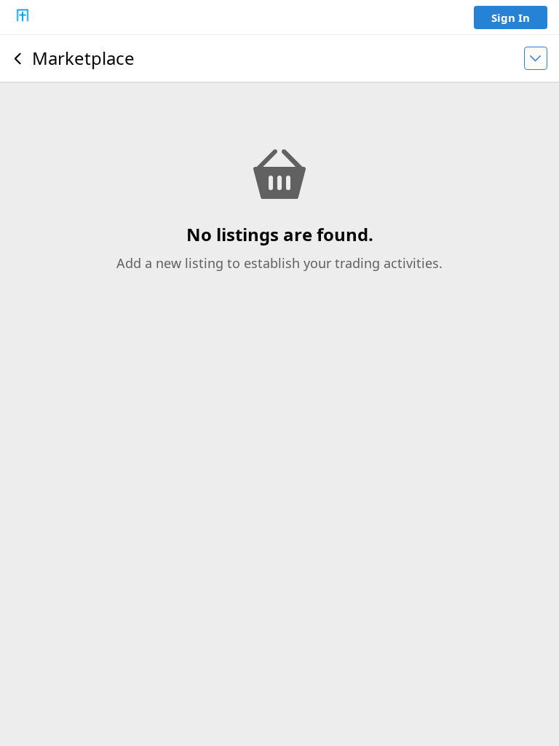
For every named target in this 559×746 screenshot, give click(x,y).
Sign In (510, 17)
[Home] (22, 17)
